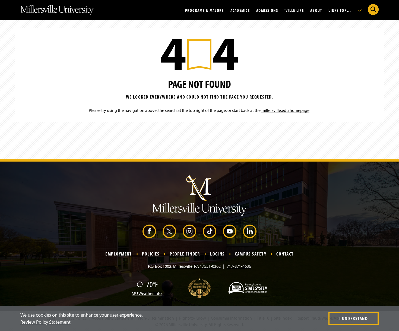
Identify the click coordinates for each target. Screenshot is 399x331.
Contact (284, 254)
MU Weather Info (147, 293)
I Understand (353, 318)
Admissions (267, 10)
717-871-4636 (239, 266)
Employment (118, 254)
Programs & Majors (204, 10)
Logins (217, 254)
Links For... (340, 10)
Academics (240, 10)
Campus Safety (250, 254)
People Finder (185, 254)
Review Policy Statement (45, 322)
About (316, 10)
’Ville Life (294, 10)
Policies (151, 254)
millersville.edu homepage (285, 110)
